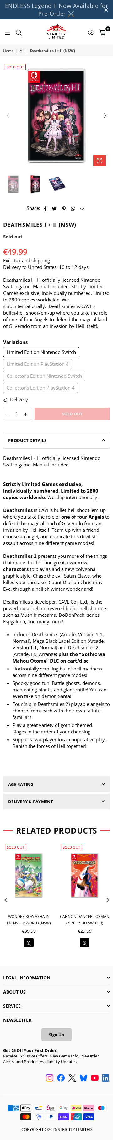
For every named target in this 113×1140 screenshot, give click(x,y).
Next (105, 115)
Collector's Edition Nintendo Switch (44, 376)
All (22, 50)
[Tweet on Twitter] (54, 208)
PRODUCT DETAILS (27, 440)
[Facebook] (61, 1078)
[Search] (18, 32)
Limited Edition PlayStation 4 (38, 364)
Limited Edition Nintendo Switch (41, 352)
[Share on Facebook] (45, 208)
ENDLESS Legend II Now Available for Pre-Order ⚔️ (56, 9)
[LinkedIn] (106, 1078)
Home (8, 50)
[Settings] (90, 32)
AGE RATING (21, 784)
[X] (72, 1078)
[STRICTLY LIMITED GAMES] (56, 32)
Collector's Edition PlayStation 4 (41, 388)
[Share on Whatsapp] (73, 208)
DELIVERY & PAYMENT (30, 801)
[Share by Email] (82, 208)
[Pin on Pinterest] (64, 208)
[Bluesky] (83, 1078)
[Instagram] (49, 1078)
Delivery (18, 399)
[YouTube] (95, 1078)
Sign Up (56, 1034)
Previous (8, 115)
